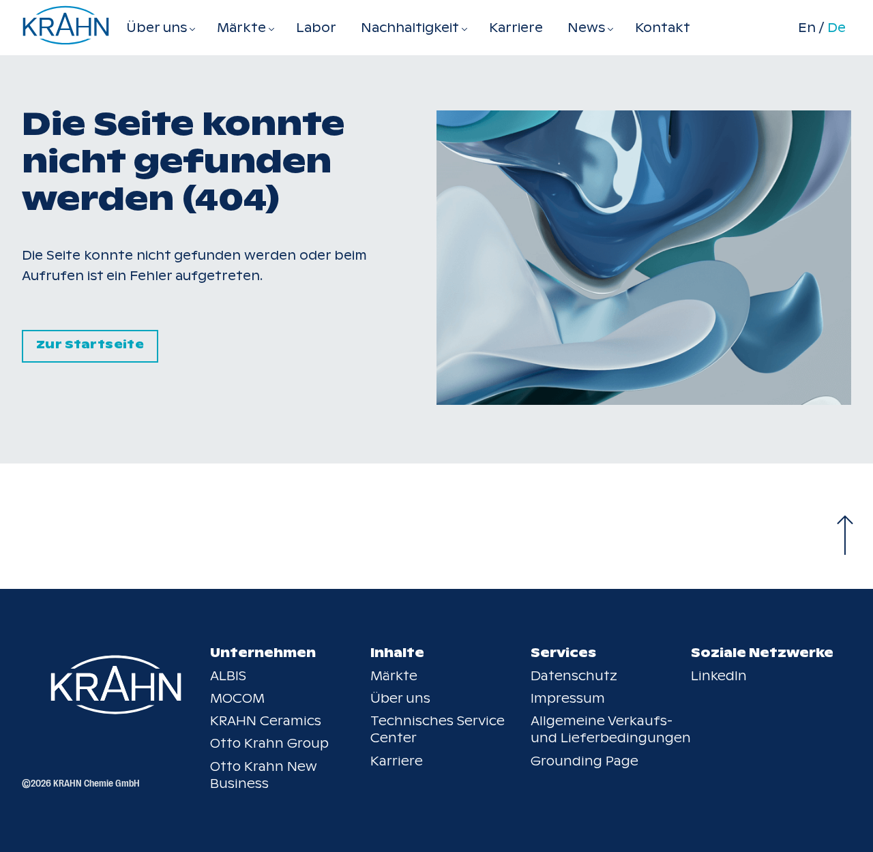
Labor (316, 27)
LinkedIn (719, 676)
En (807, 28)
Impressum (568, 698)
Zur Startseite (90, 344)
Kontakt (662, 27)
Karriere (516, 27)
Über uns (400, 698)
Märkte (393, 676)
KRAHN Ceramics (265, 721)
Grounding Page (584, 761)
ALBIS (228, 676)
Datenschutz (574, 676)
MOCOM (237, 698)
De (836, 28)
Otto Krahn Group (269, 743)
